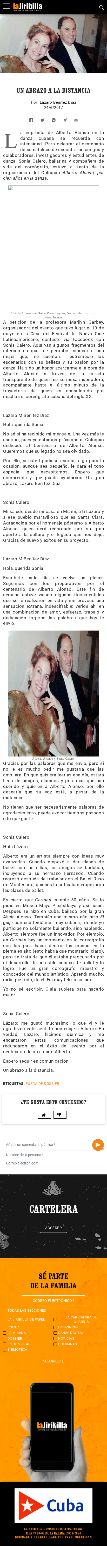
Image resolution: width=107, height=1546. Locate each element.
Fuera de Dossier (42, 1083)
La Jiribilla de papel (26, 1319)
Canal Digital (71, 1333)
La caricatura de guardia (81, 1319)
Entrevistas (19, 1344)
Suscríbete (53, 1361)
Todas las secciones (27, 1310)
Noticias (66, 1338)
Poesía (14, 1327)
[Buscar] (101, 7)
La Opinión (68, 1327)
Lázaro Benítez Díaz (58, 102)
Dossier (15, 1338)
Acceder (53, 1228)
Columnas (67, 1344)
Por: (35, 102)
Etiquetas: (14, 1083)
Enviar (98, 1145)
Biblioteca (17, 1349)
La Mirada (17, 1333)
